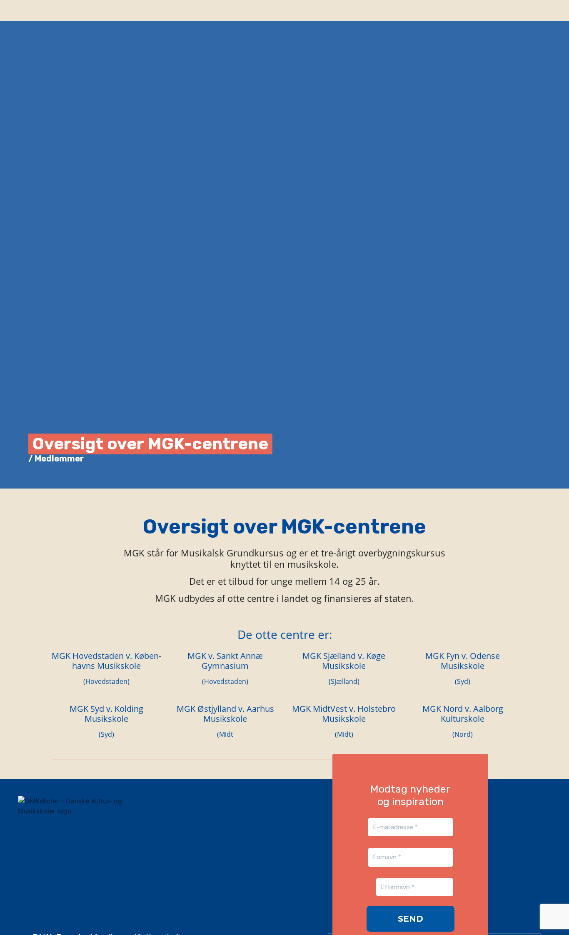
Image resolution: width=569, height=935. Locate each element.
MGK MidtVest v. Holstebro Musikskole (344, 713)
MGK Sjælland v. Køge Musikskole (343, 660)
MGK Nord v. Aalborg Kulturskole (462, 713)
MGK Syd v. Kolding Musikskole (106, 713)
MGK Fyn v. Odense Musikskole (462, 660)
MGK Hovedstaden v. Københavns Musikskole (106, 660)
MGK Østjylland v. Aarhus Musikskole (225, 713)
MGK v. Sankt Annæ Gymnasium (225, 660)
